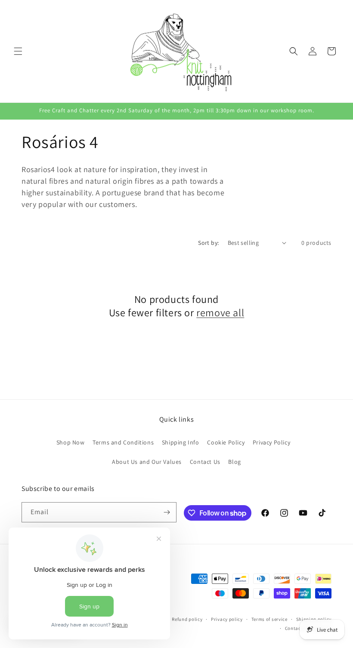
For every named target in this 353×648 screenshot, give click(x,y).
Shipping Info (180, 442)
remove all (220, 312)
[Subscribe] (166, 512)
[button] (18, 51)
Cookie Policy (226, 442)
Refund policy (187, 619)
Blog (234, 462)
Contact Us (205, 462)
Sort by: (208, 243)
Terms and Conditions (123, 442)
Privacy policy (227, 619)
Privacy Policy (271, 442)
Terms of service (269, 619)
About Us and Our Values (147, 462)
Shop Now (70, 442)
